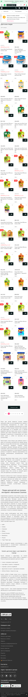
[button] (21, 5)
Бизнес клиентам (5, 648)
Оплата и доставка (6, 636)
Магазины (3, 658)
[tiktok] (14, 675)
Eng (10, 619)
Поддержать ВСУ (5, 622)
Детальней (14, 2)
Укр (2, 619)
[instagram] (6, 675)
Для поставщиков (5, 650)
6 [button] (19, 413)
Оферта (3, 641)
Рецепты (3, 653)
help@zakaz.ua (4, 666)
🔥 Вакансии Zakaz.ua (6, 660)
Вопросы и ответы (5, 628)
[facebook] (2, 675)
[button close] (26, 1)
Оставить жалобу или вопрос (8, 630)
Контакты (3, 655)
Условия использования (7, 646)
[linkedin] (10, 675)
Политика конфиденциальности (9, 643)
